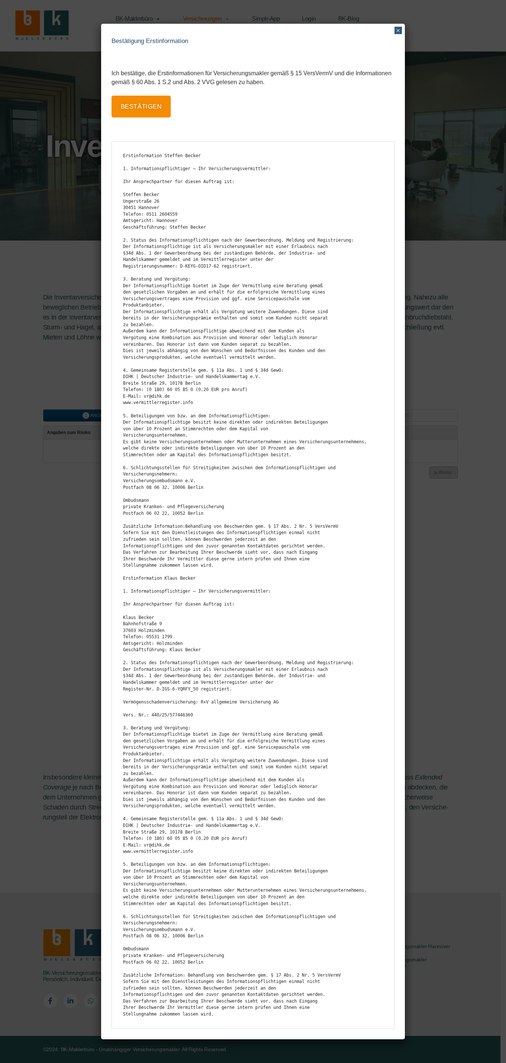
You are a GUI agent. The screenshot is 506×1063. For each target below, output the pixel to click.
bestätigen (141, 106)
